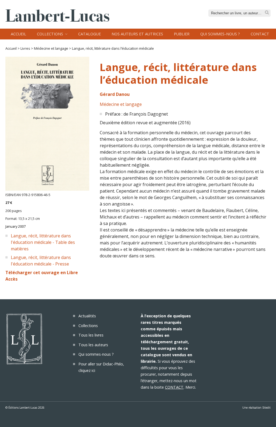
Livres (25, 48)
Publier (181, 33)
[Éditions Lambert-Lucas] (57, 20)
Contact (260, 33)
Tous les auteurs (93, 344)
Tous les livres (91, 335)
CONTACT (174, 387)
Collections (50, 33)
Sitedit (266, 407)
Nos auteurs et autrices (137, 33)
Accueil (18, 33)
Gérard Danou (115, 94)
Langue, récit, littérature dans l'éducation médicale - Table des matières (43, 242)
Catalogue (89, 33)
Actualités (87, 315)
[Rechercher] (267, 12)
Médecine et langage (51, 48)
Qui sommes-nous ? (220, 33)
